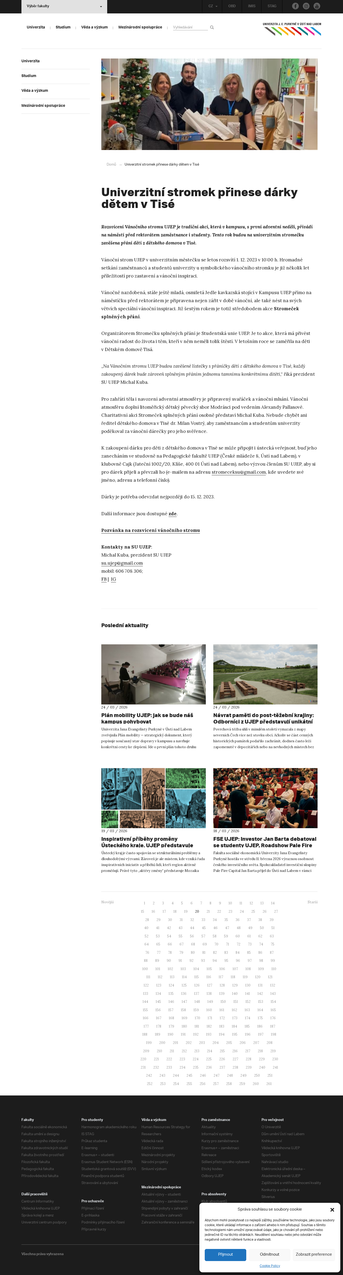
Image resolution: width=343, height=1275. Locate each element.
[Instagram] (306, 6)
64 (146, 944)
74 (261, 944)
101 (157, 969)
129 (235, 985)
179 (171, 1026)
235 (196, 1067)
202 (189, 1042)
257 (216, 1084)
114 (184, 977)
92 (191, 960)
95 (226, 960)
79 (181, 952)
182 (209, 1026)
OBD (232, 6)
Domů (111, 165)
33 (203, 920)
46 (215, 928)
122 (146, 985)
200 (162, 1042)
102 (170, 969)
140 (235, 993)
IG (113, 579)
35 (226, 920)
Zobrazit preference (314, 1255)
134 (158, 993)
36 (238, 920)
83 (226, 952)
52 (146, 936)
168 (171, 1018)
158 (183, 1010)
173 (234, 1018)
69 (205, 944)
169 (184, 1018)
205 (229, 1042)
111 (148, 977)
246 (203, 1075)
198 (273, 1034)
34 (215, 920)
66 (170, 944)
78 (170, 952)
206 (243, 1042)
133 (145, 993)
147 (184, 1001)
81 (204, 952)
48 (239, 928)
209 (146, 1051)
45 (204, 928)
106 (222, 969)
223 (182, 1059)
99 (273, 960)
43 (180, 928)
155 (145, 1010)
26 (265, 911)
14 (273, 903)
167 (158, 1018)
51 (273, 928)
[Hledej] (213, 27)
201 (175, 1042)
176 (273, 1018)
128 (222, 985)
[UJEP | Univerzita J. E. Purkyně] (292, 31)
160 (209, 1010)
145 (158, 1001)
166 (145, 1018)
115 (196, 977)
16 (153, 911)
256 (203, 1084)
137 (196, 993)
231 (143, 1067)
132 (272, 985)
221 (156, 1059)
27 (276, 911)
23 (230, 911)
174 (247, 1018)
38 (260, 920)
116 (208, 977)
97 (250, 960)
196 (248, 1034)
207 (256, 1042)
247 (216, 1075)
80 (193, 952)
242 (149, 1075)
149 (210, 1001)
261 (269, 1084)
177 (146, 1026)
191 (183, 1034)
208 (270, 1042)
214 (209, 1051)
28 (147, 920)
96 (238, 960)
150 (223, 1001)
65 (158, 944)
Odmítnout (269, 1255)
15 (142, 911)
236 (209, 1067)
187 (272, 1026)
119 (245, 977)
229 (262, 1059)
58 (215, 936)
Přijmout (225, 1255)
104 (196, 969)
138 (209, 993)
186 (260, 1026)
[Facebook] (295, 6)
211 (172, 1051)
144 (145, 1001)
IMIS (251, 6)
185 (247, 1026)
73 (250, 944)
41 (157, 928)
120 (257, 977)
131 (260, 985)
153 (260, 1001)
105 (209, 969)
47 (227, 928)
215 (222, 1051)
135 (171, 993)
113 (172, 977)
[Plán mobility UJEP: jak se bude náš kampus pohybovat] (153, 674)
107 (235, 969)
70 (216, 944)
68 (193, 944)
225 (209, 1059)
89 (157, 960)
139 (222, 993)
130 (248, 985)
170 (197, 1018)
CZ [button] (210, 6)
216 (235, 1051)
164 (260, 1010)
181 (197, 1026)
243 (162, 1075)
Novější (107, 902)
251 (270, 1075)
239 (249, 1067)
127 (209, 985)
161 (221, 1010)
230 (275, 1059)
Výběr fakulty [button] (38, 6)
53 (158, 936)
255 (189, 1084)
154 (273, 1001)
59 (226, 936)
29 (158, 920)
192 (196, 1034)
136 (184, 993)
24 (242, 911)
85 (249, 952)
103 (183, 969)
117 (221, 977)
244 (176, 1075)
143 (273, 993)
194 (222, 1034)
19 (186, 911)
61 (249, 936)
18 (175, 911)
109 (261, 969)
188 (144, 1034)
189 (157, 1034)
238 (235, 1067)
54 (169, 936)
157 (170, 1010)
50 (262, 928)
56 (192, 936)
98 (261, 960)
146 (171, 1001)
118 (233, 977)
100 (145, 969)
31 (181, 920)
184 (234, 1026)
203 (202, 1042)
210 (159, 1051)
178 (158, 1026)
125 (184, 985)
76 (147, 952)
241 (275, 1067)
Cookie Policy (270, 1266)
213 (196, 1051)
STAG (272, 6)
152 (248, 1001)
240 (262, 1067)
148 (197, 1001)
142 (260, 993)
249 (243, 1075)
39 (272, 920)
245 (189, 1075)
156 (158, 1010)
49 (250, 928)
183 (221, 1026)
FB (104, 579)
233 (169, 1067)
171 (210, 1018)
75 (272, 944)
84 (238, 952)
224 (196, 1059)
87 (272, 952)
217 (247, 1051)
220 (143, 1059)
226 (222, 1059)
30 (170, 920)
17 (164, 911)
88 (146, 960)
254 (176, 1084)
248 (230, 1075)
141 (247, 993)
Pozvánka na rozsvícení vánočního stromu (150, 530)
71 (227, 944)
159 (196, 1010)
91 (180, 960)
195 (234, 1034)
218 (260, 1051)
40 (146, 928)
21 (208, 911)
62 (260, 936)
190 (170, 1034)
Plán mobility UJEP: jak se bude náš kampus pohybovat (147, 718)
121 (270, 977)
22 (219, 911)
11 (241, 903)
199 (149, 1042)
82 (215, 952)
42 (169, 928)
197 (260, 1034)
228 (248, 1059)
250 (257, 1075)
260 (256, 1084)
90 (169, 960)
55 (180, 936)
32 (192, 920)
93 (203, 960)
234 (182, 1067)
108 (248, 969)
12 (251, 903)
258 (229, 1084)
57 (203, 936)
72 (238, 944)
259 (242, 1084)
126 (197, 985)
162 (234, 1010)
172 (222, 1018)
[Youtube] (317, 6)
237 (222, 1067)
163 (247, 1010)
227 (235, 1059)
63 (272, 936)
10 (230, 903)
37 (249, 920)
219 (273, 1051)
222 (169, 1059)
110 (273, 969)
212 (184, 1051)
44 (192, 928)
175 (260, 1018)
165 (273, 1010)
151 (235, 1001)
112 (160, 977)
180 (184, 1026)
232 (156, 1067)
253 (163, 1084)
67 (182, 944)
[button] (332, 1209)
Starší (313, 902)
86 (260, 952)
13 (262, 903)
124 (171, 985)
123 (158, 985)
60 (238, 936)
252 (149, 1084)
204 (215, 1042)
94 (214, 960)
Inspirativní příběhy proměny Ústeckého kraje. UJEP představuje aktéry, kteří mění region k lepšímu (147, 845)
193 (208, 1034)
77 (159, 952)
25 (253, 911)
